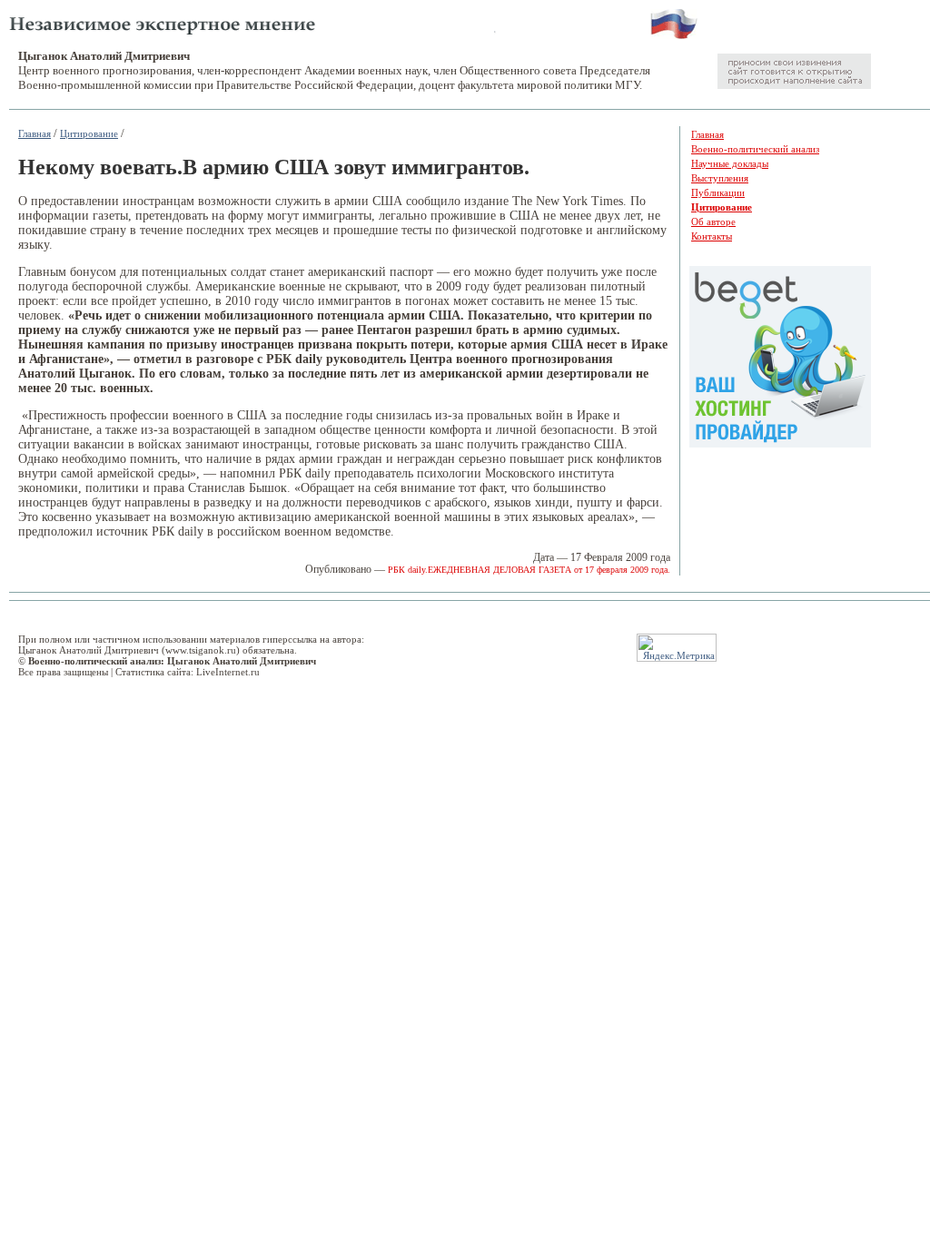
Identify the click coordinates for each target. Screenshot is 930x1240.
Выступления (719, 177)
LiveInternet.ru (228, 671)
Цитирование (89, 133)
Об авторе (713, 221)
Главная (34, 133)
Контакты (711, 236)
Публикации (718, 192)
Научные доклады (729, 163)
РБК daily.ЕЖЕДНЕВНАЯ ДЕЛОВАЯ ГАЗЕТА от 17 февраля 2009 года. (529, 570)
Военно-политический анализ (755, 148)
